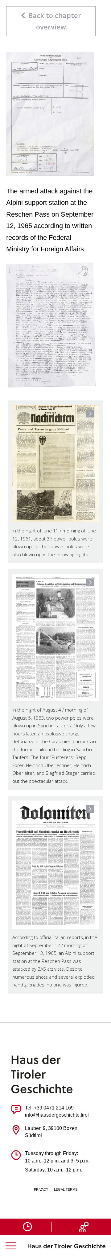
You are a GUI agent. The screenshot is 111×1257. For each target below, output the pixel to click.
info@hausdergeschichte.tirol (57, 1115)
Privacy (41, 1189)
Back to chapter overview (54, 21)
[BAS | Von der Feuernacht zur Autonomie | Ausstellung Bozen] (66, 1246)
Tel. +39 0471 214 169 (49, 1107)
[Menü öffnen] (11, 1246)
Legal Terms (65, 1189)
